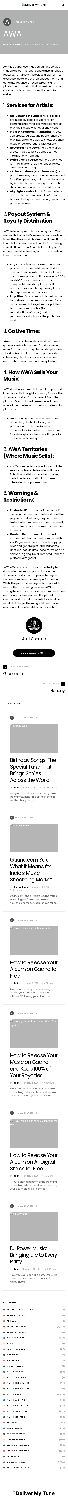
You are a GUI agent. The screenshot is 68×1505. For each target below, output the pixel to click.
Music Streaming (17, 1417)
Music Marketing (17, 1400)
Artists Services (16, 1332)
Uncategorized (16, 1439)
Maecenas (12, 1355)
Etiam (10, 1343)
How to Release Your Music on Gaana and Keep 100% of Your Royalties (33, 1065)
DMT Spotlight (15, 1338)
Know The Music (16, 1349)
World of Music (16, 1462)
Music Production (18, 1405)
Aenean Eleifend (16, 1315)
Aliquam (12, 1321)
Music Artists (15, 1372)
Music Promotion (17, 1411)
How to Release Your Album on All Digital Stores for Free (33, 1161)
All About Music (16, 1326)
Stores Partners (17, 1434)
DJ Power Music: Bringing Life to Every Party (33, 1255)
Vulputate (13, 1456)
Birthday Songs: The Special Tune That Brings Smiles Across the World (33, 770)
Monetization (15, 1366)
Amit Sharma (14, 44)
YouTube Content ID (18, 1467)
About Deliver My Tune (20, 1309)
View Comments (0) (32, 653)
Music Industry (16, 1394)
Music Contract (16, 1377)
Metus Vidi (13, 1360)
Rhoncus (12, 1422)
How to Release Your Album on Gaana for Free (34, 969)
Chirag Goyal (21, 887)
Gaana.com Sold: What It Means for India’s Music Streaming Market (31, 869)
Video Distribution (18, 1445)
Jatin (16, 787)
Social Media (14, 1428)
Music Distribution (18, 1383)
